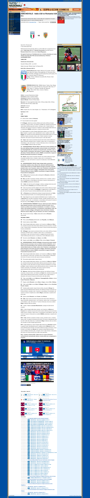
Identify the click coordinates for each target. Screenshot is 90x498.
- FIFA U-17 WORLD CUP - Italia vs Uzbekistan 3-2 (39, 468)
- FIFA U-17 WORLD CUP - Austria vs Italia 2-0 (38, 465)
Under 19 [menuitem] (12, 17)
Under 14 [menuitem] (12, 25)
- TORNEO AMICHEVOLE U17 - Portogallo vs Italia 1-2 (39, 477)
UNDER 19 (60, 138)
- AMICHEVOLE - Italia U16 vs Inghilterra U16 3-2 (38, 419)
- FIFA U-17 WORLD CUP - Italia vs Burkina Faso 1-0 (39, 467)
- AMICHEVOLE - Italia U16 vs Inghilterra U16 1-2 (38, 480)
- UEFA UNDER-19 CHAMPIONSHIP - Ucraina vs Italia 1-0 (40, 421)
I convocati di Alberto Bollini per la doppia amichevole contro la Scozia (42, 476)
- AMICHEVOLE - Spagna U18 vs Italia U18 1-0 (38, 458)
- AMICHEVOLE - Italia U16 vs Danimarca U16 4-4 (39, 433)
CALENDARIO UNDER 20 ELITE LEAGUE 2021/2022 (38, 418)
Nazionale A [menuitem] (12, 13)
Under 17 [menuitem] (12, 20)
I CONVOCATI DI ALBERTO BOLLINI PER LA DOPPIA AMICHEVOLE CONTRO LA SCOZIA (63, 142)
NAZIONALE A (60, 113)
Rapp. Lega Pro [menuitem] (13, 28)
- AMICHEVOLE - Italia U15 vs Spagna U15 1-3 (38, 436)
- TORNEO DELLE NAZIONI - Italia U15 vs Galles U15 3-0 (40, 430)
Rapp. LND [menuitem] (12, 29)
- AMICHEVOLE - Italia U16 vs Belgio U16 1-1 (38, 440)
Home (10, 11)
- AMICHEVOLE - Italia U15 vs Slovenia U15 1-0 (38, 457)
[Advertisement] (69, 81)
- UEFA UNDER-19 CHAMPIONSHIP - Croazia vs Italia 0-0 (40, 422)
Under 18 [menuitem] (12, 19)
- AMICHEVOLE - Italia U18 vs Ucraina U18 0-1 (38, 442)
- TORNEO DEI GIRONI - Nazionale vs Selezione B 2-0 (39, 451)
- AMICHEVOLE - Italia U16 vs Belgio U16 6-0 (38, 439)
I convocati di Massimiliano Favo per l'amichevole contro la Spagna (41, 459)
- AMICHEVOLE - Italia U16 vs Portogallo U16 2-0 (38, 461)
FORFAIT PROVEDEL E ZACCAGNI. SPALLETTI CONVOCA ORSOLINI (62, 115)
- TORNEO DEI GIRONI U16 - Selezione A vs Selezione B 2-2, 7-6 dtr (42, 452)
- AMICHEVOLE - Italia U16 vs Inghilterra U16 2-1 (38, 482)
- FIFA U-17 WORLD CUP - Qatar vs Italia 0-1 (37, 474)
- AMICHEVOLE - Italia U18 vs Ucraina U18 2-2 (38, 445)
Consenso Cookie (72, 495)
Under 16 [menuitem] (12, 22)
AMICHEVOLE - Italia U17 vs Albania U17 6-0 (36, 486)
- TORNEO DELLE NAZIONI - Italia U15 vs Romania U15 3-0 (40, 427)
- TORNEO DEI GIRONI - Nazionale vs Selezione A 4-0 (39, 449)
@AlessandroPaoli (45, 22)
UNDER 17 (60, 153)
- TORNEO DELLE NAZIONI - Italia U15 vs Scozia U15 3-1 (40, 425)
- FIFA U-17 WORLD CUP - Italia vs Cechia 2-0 (38, 470)
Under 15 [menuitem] (12, 23)
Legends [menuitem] (12, 31)
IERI (80, 92)
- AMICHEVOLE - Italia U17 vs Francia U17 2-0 (38, 443)
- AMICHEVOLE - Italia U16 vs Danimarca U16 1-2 (39, 431)
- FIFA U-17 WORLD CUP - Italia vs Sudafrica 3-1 (38, 471)
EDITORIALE (60, 11)
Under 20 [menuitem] (12, 16)
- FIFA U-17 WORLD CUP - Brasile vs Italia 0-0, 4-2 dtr (39, 464)
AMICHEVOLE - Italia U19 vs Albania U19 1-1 (36, 492)
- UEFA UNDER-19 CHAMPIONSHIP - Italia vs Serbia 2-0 (40, 424)
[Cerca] (80, 0)
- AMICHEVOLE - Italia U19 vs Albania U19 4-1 (38, 493)
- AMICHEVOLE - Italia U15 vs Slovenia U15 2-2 (38, 454)
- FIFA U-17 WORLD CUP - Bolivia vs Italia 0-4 (38, 473)
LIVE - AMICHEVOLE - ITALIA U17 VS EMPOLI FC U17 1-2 (64, 155)
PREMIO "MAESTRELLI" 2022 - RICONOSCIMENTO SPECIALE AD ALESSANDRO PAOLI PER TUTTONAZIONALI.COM (69, 14)
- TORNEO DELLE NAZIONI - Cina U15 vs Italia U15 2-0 (40, 428)
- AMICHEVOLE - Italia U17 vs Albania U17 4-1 (38, 488)
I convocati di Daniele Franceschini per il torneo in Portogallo (40, 479)
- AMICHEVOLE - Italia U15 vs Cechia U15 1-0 (38, 448)
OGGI (77, 92)
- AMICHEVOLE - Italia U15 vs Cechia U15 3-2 (38, 446)
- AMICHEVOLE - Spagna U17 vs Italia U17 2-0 (38, 455)
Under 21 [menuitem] (12, 14)
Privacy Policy (78, 495)
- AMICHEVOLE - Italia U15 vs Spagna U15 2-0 (38, 437)
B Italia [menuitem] (11, 26)
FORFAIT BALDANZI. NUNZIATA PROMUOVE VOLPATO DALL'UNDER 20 (64, 128)
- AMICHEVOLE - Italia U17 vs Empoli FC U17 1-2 (38, 434)
